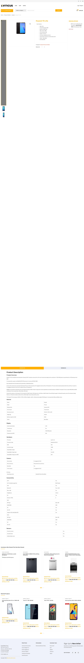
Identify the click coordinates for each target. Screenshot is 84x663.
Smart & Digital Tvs (25, 647)
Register (81, 5)
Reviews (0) (63, 368)
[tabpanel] (10, 568)
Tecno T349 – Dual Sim (48, 600)
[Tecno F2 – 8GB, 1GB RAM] (31, 611)
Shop (20, 5)
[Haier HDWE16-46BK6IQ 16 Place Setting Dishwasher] (31, 565)
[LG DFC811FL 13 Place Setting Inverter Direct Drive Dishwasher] (52, 565)
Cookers (66, 552)
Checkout (51, 651)
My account (52, 645)
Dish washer (25, 552)
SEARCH (58, 10)
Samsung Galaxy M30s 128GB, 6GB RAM (73, 600)
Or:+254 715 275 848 (5, 650)
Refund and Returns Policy (41, 645)
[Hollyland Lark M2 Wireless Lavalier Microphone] (10, 565)
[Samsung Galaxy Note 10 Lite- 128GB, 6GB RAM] (10, 608)
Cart (51, 647)
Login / (78, 5)
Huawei (13, 15)
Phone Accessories (5, 552)
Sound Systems (25, 655)
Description (22, 368)
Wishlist (51, 649)
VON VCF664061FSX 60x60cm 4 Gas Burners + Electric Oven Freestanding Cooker (72, 555)
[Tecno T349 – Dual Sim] (52, 611)
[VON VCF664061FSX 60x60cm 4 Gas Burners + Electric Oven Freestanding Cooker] (73, 565)
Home (16, 5)
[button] (77, 10)
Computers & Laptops (26, 653)
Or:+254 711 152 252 (4, 651)
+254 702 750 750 (10, 580)
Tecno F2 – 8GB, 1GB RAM (28, 600)
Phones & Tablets (7, 15)
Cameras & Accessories (26, 645)
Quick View (10, 571)
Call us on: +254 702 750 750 (6, 648)
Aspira (24, 5)
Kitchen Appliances (25, 649)
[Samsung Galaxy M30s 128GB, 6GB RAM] (73, 611)
